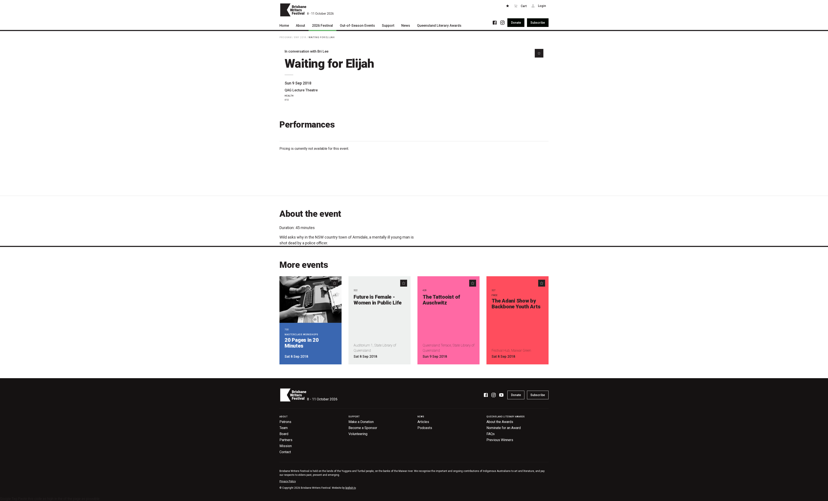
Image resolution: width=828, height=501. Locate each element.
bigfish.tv (350, 487)
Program (285, 37)
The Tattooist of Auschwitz (441, 300)
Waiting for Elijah (322, 37)
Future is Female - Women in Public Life (377, 300)
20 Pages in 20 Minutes (302, 343)
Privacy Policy (287, 481)
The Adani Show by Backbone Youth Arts (516, 304)
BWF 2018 (300, 37)
